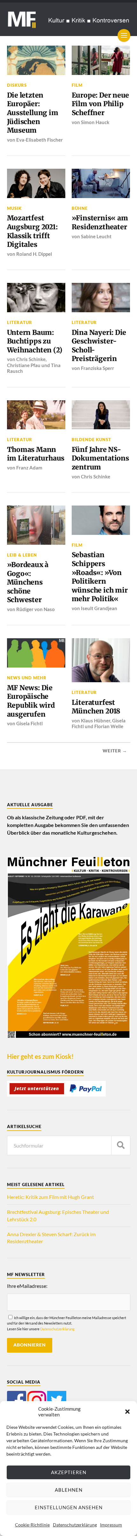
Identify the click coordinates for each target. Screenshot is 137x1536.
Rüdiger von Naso (35, 609)
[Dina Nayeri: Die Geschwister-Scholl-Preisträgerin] (101, 297)
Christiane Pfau (23, 365)
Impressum (111, 1524)
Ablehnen (69, 1490)
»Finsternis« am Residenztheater (100, 222)
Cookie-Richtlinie (32, 1524)
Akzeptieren (68, 1472)
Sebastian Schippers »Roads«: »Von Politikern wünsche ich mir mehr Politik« (100, 576)
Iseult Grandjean (99, 608)
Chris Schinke (31, 359)
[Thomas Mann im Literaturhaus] (36, 415)
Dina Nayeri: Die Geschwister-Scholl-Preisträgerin (99, 345)
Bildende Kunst (91, 439)
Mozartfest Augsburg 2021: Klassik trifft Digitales (32, 231)
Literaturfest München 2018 (96, 707)
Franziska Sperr (97, 368)
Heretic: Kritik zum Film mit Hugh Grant (50, 1197)
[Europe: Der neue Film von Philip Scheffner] (101, 60)
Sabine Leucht (96, 236)
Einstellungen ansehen (69, 1507)
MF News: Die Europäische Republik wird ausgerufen (31, 701)
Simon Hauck (95, 122)
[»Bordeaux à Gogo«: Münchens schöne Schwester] (36, 525)
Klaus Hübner (95, 720)
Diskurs (17, 85)
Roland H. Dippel (34, 254)
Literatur (19, 322)
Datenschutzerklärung (75, 1524)
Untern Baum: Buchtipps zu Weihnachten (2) (34, 341)
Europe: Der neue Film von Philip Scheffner (100, 104)
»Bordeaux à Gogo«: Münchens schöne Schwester (28, 582)
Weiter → (115, 750)
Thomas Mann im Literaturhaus (36, 454)
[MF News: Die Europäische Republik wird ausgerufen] (36, 653)
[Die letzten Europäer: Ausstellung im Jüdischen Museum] (36, 60)
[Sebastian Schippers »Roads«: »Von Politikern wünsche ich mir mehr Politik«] (101, 520)
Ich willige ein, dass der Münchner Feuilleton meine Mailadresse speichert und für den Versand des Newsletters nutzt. (66, 1323)
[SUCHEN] (120, 1145)
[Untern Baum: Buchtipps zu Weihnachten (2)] (36, 297)
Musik (14, 208)
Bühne (80, 208)
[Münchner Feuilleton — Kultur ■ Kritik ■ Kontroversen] (68, 19)
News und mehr (27, 677)
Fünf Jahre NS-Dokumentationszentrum (100, 458)
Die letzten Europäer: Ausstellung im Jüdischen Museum (32, 113)
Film (77, 85)
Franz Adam (29, 467)
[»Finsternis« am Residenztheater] (101, 183)
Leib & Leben (22, 555)
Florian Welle (108, 726)
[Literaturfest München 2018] (101, 660)
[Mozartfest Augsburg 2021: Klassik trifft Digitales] (36, 183)
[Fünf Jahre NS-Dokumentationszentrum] (101, 415)
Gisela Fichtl (29, 723)
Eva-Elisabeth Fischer (39, 140)
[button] (127, 1411)
